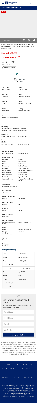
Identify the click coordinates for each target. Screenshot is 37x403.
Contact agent (6, 40)
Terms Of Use (11, 374)
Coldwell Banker (11, 364)
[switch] (24, 40)
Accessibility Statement (12, 377)
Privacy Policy (25, 374)
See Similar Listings (9, 67)
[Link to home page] (11, 3)
